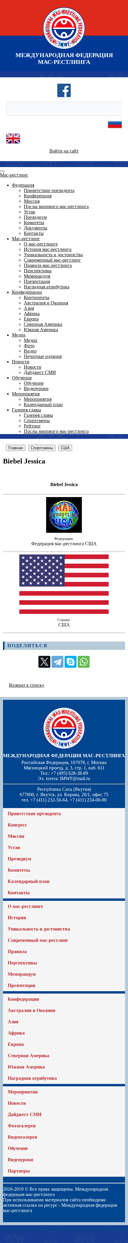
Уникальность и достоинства (53, 254)
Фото (29, 345)
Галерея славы (26, 409)
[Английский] (13, 144)
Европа (31, 318)
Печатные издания (43, 356)
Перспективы (37, 270)
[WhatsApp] (84, 662)
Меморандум (37, 276)
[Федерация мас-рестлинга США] (64, 531)
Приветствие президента (49, 190)
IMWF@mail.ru (75, 778)
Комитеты (34, 222)
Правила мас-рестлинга (48, 265)
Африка (32, 313)
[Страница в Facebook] (64, 95)
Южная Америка (41, 329)
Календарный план (43, 404)
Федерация (23, 185)
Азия (29, 308)
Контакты (34, 233)
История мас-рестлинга (47, 249)
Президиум (35, 217)
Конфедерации (27, 292)
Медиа (18, 334)
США (65, 448)
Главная (15, 448)
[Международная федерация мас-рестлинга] (64, 48)
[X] (44, 662)
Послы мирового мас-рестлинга (56, 206)
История (17, 917)
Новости (20, 361)
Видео (30, 350)
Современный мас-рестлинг (52, 260)
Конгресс (17, 824)
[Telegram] (57, 662)
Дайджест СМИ (40, 372)
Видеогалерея (22, 1137)
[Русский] (115, 128)
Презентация (37, 281)
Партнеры (19, 1170)
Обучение (22, 377)
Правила (17, 951)
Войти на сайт (64, 150)
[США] (64, 612)
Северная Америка (43, 324)
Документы (35, 227)
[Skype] (71, 662)
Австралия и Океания (46, 302)
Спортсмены (37, 420)
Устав (29, 211)
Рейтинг (32, 425)
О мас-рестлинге (41, 243)
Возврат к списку (26, 685)
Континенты (36, 297)
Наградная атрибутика (46, 286)
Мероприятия (26, 393)
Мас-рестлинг (14, 174)
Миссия (32, 201)
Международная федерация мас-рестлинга (64, 755)
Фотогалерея (22, 1125)
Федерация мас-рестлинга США (64, 543)
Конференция (37, 195)
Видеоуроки (36, 388)
